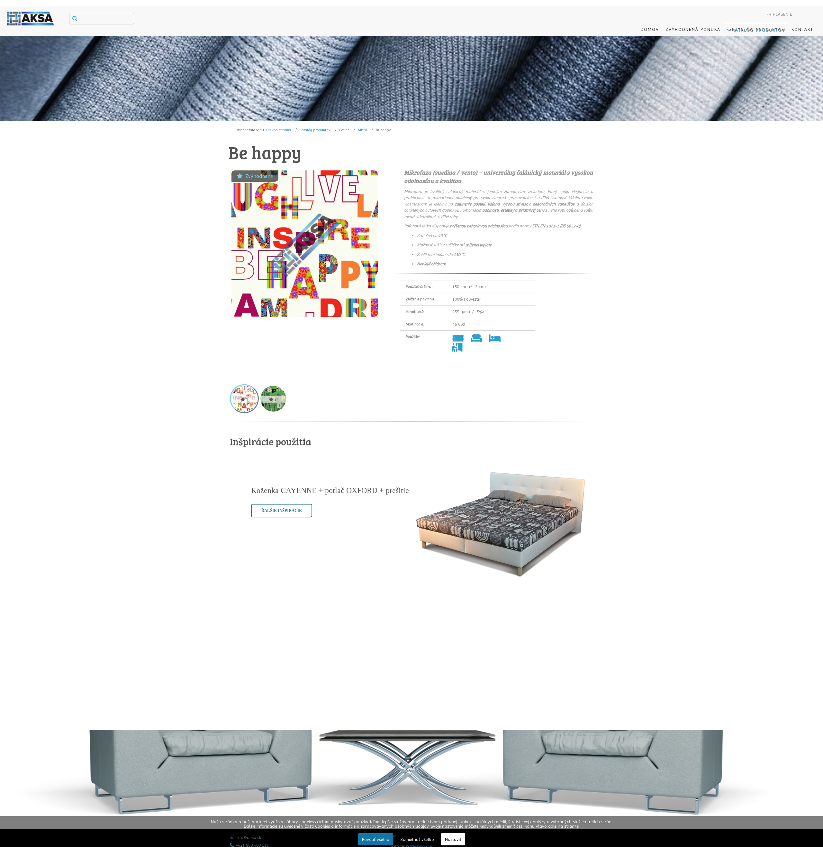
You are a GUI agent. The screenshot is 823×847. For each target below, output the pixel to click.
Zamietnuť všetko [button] (417, 839)
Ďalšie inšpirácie (281, 510)
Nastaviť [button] (453, 839)
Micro (362, 130)
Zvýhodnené (259, 176)
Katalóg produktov (315, 130)
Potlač (344, 130)
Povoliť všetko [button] (375, 839)
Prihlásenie (779, 14)
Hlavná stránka (278, 130)
